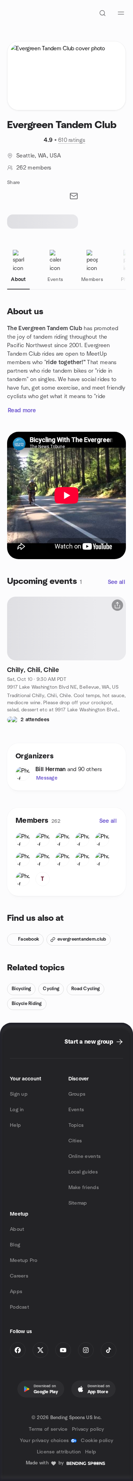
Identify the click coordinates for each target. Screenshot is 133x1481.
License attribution (59, 1452)
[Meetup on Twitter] (40, 1350)
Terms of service (48, 1429)
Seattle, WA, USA (38, 156)
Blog (15, 1244)
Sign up (19, 1094)
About (17, 1229)
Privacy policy (88, 1429)
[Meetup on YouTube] (63, 1350)
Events (76, 1109)
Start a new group (89, 1042)
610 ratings (71, 140)
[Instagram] (86, 1350)
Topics (76, 1125)
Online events (84, 1156)
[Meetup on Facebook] (18, 1350)
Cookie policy (97, 1440)
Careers (19, 1276)
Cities (75, 1140)
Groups (77, 1094)
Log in (17, 1109)
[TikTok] (108, 1350)
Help (15, 1125)
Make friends (83, 1187)
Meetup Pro (23, 1260)
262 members (33, 168)
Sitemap (77, 1203)
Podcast (19, 1307)
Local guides (83, 1172)
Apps (16, 1291)
